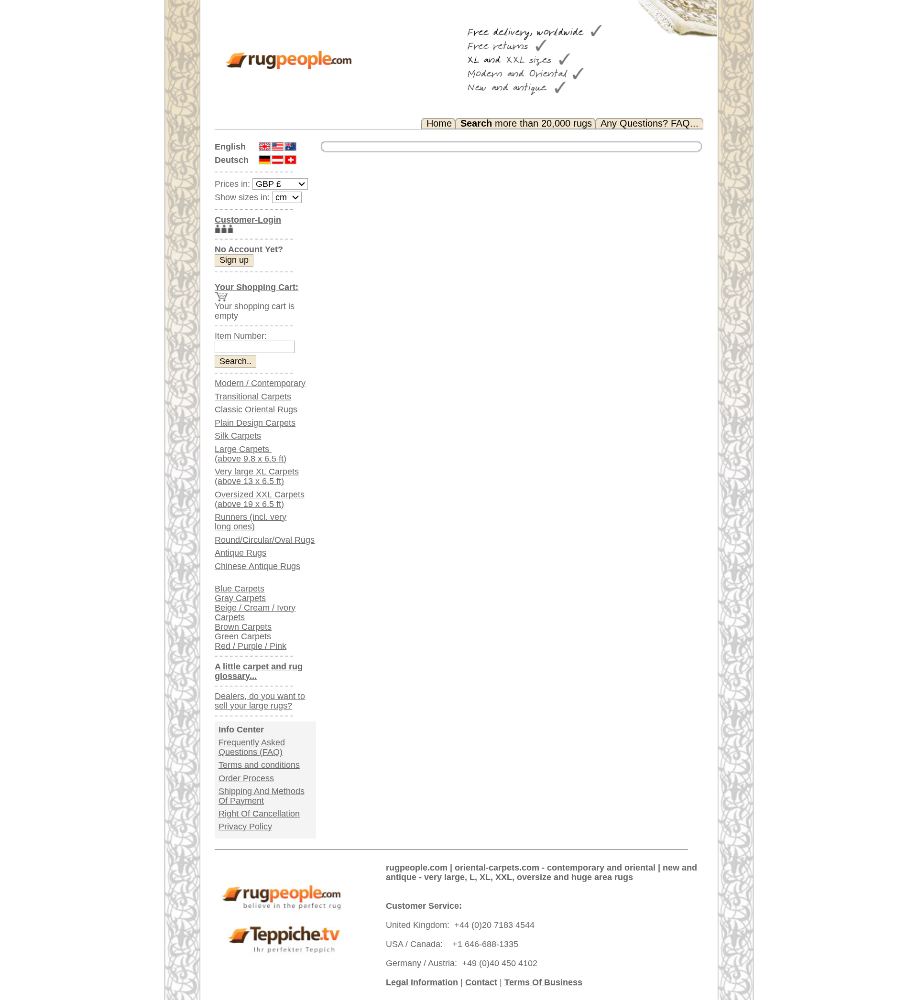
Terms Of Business (543, 982)
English (230, 146)
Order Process (246, 778)
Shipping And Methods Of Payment (262, 796)
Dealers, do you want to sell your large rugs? (260, 700)
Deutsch (232, 160)
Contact (481, 982)
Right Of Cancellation (259, 813)
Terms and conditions (259, 765)
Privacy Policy (245, 826)
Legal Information (422, 982)
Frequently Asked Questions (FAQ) (252, 747)
